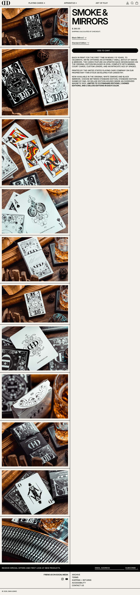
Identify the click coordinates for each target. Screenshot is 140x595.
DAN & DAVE (12, 591)
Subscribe (130, 568)
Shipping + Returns (81, 580)
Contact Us (78, 585)
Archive (76, 575)
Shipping (75, 31)
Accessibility (79, 583)
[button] (132, 3)
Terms (75, 577)
